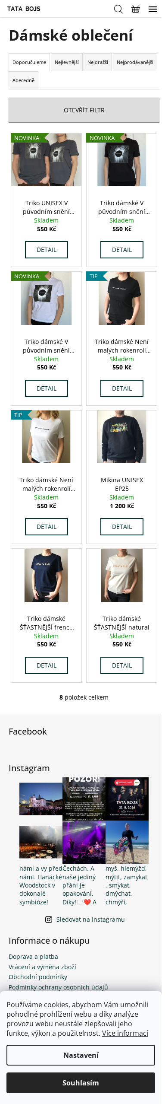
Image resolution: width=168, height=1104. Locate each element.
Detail (46, 249)
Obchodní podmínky (38, 977)
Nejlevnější (67, 62)
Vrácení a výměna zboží (42, 967)
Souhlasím (80, 1083)
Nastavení (81, 1055)
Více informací (125, 1033)
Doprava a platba (33, 956)
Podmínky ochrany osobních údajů (58, 987)
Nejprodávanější (135, 62)
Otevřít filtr (84, 110)
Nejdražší (97, 62)
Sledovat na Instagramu (90, 919)
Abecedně (23, 80)
